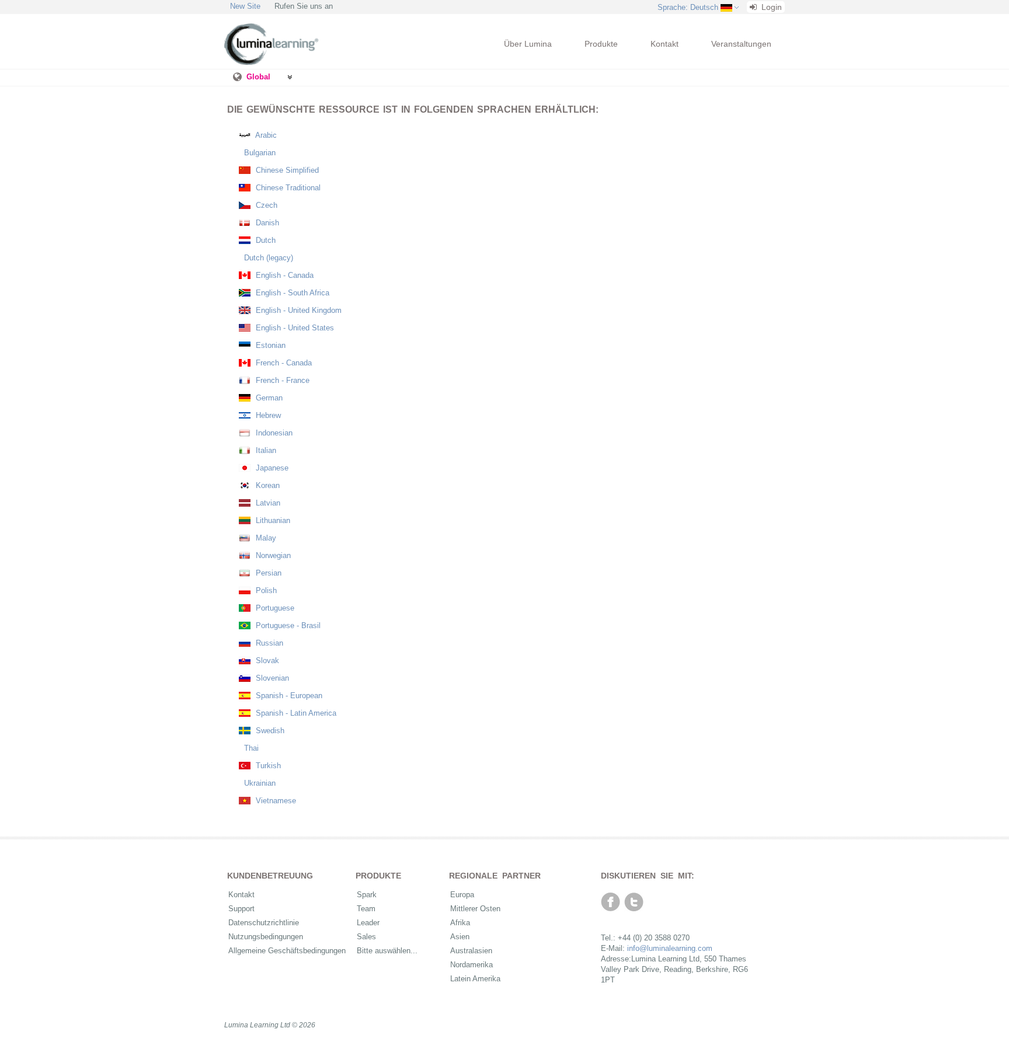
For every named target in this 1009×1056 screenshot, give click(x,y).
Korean (266, 485)
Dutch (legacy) (267, 257)
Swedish (268, 730)
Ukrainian (259, 783)
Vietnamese (274, 800)
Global (258, 76)
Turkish (267, 765)
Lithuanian (271, 520)
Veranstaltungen (741, 43)
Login (770, 7)
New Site (245, 6)
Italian (264, 450)
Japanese (270, 467)
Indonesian (273, 432)
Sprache (687, 7)
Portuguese (273, 608)
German (268, 397)
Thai (250, 748)
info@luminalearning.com (669, 948)
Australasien (471, 950)
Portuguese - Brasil (287, 625)
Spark (367, 894)
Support (241, 908)
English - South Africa (291, 292)
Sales (366, 936)
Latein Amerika (475, 978)
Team (366, 908)
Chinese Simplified (286, 170)
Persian (267, 573)
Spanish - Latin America (294, 713)
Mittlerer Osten (475, 908)
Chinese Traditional (287, 187)
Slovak (266, 660)
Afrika (460, 922)
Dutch (264, 240)
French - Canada (282, 362)
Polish (265, 590)
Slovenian (271, 678)
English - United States (293, 327)
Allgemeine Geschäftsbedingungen (287, 950)
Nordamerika (471, 964)
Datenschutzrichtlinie (263, 922)
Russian (268, 643)
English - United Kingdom (297, 310)
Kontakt (664, 43)
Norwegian (272, 555)
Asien (459, 936)
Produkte (601, 43)
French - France (281, 380)
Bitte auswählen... (387, 950)
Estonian (269, 345)
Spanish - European (287, 695)
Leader (368, 922)
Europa (462, 894)
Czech (265, 205)
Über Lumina (528, 43)
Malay (264, 538)
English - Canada (283, 275)
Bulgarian (259, 152)
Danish (266, 222)
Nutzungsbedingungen (265, 936)
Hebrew (267, 415)
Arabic (265, 135)
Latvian (266, 503)
